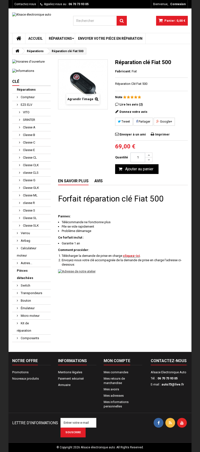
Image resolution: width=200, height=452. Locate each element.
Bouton (25, 300)
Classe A (28, 127)
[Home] (18, 38)
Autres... (26, 263)
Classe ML (30, 195)
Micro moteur (30, 315)
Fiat (134, 71)
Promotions (20, 372)
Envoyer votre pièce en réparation (110, 38)
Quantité (121, 157)
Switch (25, 285)
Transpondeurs (31, 293)
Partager (144, 121)
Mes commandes (116, 372)
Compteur (27, 97)
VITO (26, 112)
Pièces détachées (25, 274)
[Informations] (31, 71)
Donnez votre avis (133, 112)
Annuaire (64, 385)
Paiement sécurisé (71, 378)
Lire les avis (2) (131, 104)
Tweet (125, 121)
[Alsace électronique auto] (39, 20)
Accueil (35, 38)
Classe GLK (30, 188)
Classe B (28, 135)
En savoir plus (73, 181)
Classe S (28, 210)
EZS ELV (26, 104)
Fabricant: (123, 71)
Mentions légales (70, 372)
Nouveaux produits (25, 378)
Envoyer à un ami (133, 134)
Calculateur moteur (26, 251)
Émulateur (27, 308)
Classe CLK (30, 165)
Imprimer (162, 134)
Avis (98, 181)
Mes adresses (114, 395)
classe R (28, 203)
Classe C (28, 142)
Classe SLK (30, 225)
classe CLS (30, 172)
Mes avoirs (111, 389)
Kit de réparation (24, 326)
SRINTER (28, 120)
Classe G (28, 180)
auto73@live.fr (172, 384)
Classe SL (29, 218)
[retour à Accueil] (17, 51)
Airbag (25, 240)
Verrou (25, 233)
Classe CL (29, 157)
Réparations (60, 38)
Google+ (165, 121)
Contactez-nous (25, 4)
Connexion (178, 4)
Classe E (28, 150)
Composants (29, 338)
